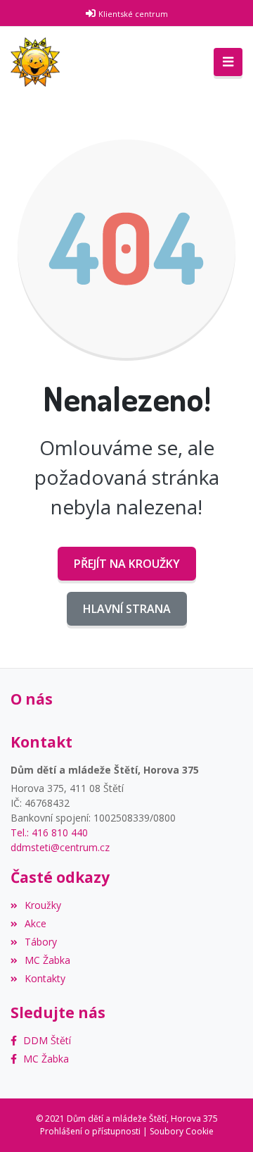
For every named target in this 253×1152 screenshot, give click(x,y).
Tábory (41, 941)
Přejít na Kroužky (127, 563)
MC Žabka (47, 960)
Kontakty (45, 978)
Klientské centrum (133, 13)
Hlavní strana (127, 609)
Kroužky (43, 905)
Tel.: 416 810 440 (49, 832)
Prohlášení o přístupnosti (90, 1131)
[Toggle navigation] (228, 62)
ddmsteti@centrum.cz (60, 847)
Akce (35, 923)
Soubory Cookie (182, 1131)
